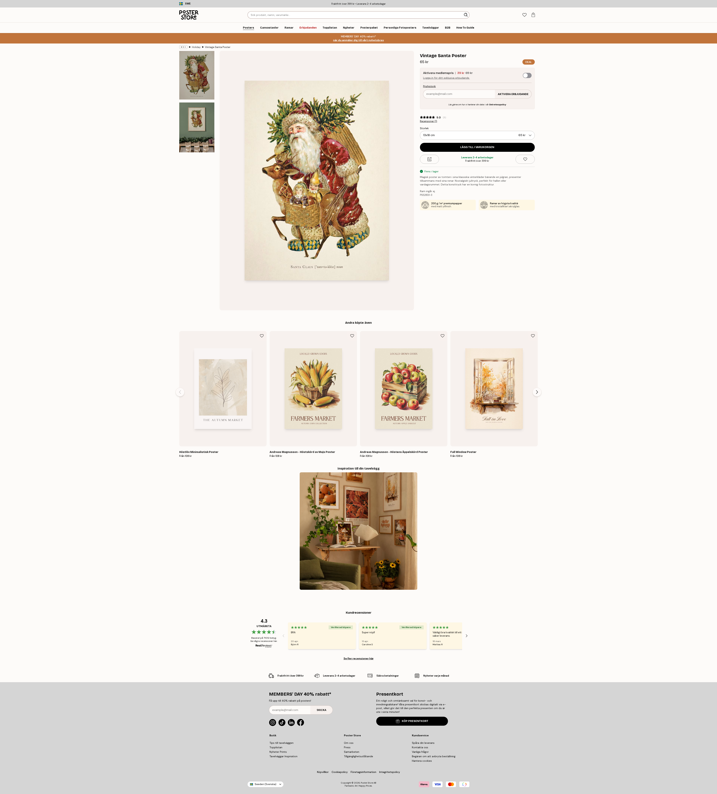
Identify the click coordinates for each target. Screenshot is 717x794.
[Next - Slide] (537, 392)
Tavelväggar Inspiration (283, 756)
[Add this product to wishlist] (525, 159)
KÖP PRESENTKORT (415, 721)
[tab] (524, 15)
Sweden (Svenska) (265, 784)
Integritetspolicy (389, 772)
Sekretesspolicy (497, 104)
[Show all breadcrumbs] (183, 47)
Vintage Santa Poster (217, 47)
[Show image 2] (196, 127)
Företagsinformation (363, 772)
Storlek (424, 128)
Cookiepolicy (340, 772)
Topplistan (275, 747)
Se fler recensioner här (359, 658)
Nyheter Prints (278, 751)
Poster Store (367, 782)
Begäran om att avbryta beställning (433, 756)
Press (347, 747)
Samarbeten (351, 751)
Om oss (348, 743)
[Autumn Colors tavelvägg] (358, 531)
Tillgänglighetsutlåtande (358, 756)
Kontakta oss (420, 747)
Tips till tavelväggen (281, 743)
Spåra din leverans (423, 743)
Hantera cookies (422, 760)
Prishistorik (429, 86)
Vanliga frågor (420, 751)
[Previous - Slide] (180, 392)
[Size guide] (429, 159)
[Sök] (466, 15)
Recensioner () (428, 121)
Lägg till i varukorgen (477, 147)
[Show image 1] (196, 75)
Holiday (196, 47)
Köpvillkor (323, 772)
